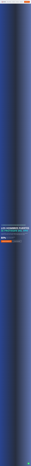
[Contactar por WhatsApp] (28, 463)
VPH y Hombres (9, 1)
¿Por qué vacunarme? (16, 241)
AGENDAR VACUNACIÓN (6, 241)
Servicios (13, 1)
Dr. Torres (17, 1)
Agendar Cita (27, 1)
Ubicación (21, 1)
